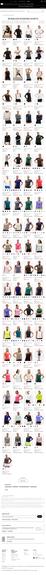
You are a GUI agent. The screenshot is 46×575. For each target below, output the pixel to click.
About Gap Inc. (10, 568)
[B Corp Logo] (3, 539)
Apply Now (4, 531)
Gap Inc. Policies (34, 570)
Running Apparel (33, 486)
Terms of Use (40, 566)
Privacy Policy (15, 519)
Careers (25, 551)
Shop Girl (31, 6)
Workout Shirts (15, 486)
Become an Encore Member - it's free (14, 555)
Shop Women (28, 6)
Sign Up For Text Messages (37, 554)
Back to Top (23, 480)
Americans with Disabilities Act (7, 570)
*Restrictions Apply (6, 519)
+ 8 (45, 275)
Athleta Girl (19, 11)
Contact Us (35, 551)
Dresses (13, 11)
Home (4, 15)
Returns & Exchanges (4, 555)
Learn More (10, 531)
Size (10, 21)
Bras (11, 11)
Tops (7, 11)
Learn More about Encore (14, 557)
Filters (6, 21)
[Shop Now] (23, 7)
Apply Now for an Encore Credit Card (15, 560)
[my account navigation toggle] (41, 1)
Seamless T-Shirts (8, 486)
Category (24, 21)
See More (6, 489)
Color (14, 21)
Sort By (41, 21)
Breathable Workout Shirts (24, 486)
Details (32, 3)
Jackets (9, 11)
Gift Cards (4, 559)
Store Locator (35, 553)
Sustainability (4, 568)
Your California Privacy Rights (32, 566)
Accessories (15, 11)
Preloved (23, 11)
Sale (21, 11)
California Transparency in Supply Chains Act (22, 570)
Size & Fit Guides (3, 561)
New (4, 11)
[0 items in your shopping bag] (44, 1)
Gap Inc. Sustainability (26, 554)
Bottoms (6, 11)
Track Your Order (4, 558)
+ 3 (45, 168)
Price (19, 21)
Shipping (3, 553)
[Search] (43, 11)
